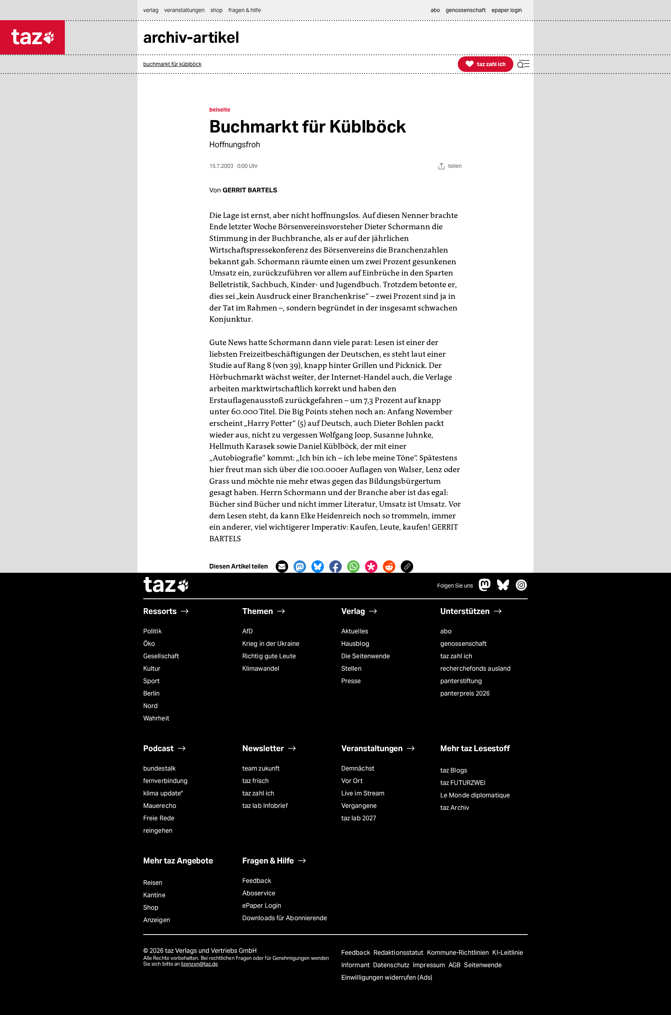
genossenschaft (463, 644)
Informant (356, 965)
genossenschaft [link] (466, 10)
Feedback (256, 881)
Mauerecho (159, 806)
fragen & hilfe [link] (244, 10)
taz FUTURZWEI (462, 783)
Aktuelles (354, 631)
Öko (149, 644)
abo (446, 631)
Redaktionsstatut (399, 953)
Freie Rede (158, 818)
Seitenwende (483, 965)
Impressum (430, 965)
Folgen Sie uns (455, 585)
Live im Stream (362, 793)
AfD (247, 631)
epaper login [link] (507, 10)
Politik (152, 631)
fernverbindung (165, 781)
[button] (523, 64)
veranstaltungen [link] (184, 10)
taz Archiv (454, 808)
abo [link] (435, 10)
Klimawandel (260, 668)
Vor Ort (352, 781)
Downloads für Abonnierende (284, 918)
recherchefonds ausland (475, 668)
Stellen (351, 668)
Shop (150, 907)
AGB (455, 965)
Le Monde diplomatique (475, 795)
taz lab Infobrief (265, 806)
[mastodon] (485, 589)
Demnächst (357, 768)
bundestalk (159, 768)
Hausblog (355, 644)
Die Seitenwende (365, 656)
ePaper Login (261, 906)
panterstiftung (461, 681)
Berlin (151, 693)
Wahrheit (156, 718)
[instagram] (521, 589)
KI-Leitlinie (507, 953)
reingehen (157, 831)
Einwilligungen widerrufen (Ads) (386, 977)
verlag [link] (150, 10)
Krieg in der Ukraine (270, 644)
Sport (151, 681)
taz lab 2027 (358, 818)
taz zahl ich (456, 656)
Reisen (153, 883)
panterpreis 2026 (465, 693)
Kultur (152, 668)
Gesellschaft (161, 656)
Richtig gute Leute (269, 656)
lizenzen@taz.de (199, 964)
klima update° (163, 793)
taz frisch (255, 781)
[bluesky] (503, 589)
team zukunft (261, 768)
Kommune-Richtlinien (459, 953)
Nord (150, 706)
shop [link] (216, 10)
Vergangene (359, 806)
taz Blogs (453, 770)
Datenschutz (392, 965)
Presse (351, 681)
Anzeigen (156, 920)
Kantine (154, 895)
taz (166, 585)
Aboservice (258, 893)
